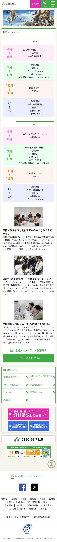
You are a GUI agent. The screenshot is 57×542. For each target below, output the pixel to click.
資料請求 (35, 4)
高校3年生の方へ (11, 377)
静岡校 (46, 502)
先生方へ (7, 392)
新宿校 (52, 499)
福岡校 (22, 508)
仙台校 (14, 499)
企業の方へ (8, 400)
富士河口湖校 (34, 502)
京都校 (19, 505)
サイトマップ (12, 517)
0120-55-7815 (32, 439)
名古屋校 (9, 505)
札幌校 (4, 499)
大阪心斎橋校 (32, 505)
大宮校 (33, 499)
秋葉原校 (11, 502)
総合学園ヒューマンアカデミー (29, 476)
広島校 (13, 508)
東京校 (42, 499)
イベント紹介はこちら (28, 358)
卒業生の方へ (36, 392)
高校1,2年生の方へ (11, 384)
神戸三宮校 (46, 505)
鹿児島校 (33, 508)
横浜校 (21, 502)
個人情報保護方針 (42, 517)
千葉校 (23, 499)
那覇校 (43, 508)
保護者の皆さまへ (38, 384)
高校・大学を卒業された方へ (41, 377)
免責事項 (26, 517)
